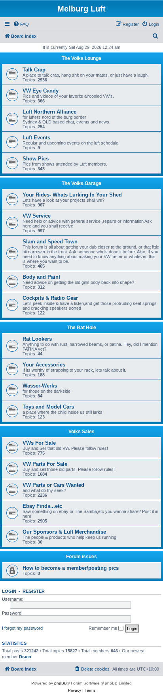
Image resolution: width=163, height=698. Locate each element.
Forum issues (81, 556)
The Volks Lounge (81, 58)
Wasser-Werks (40, 386)
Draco (25, 656)
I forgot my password (22, 628)
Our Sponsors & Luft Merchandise (64, 532)
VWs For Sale (39, 443)
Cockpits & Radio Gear (50, 298)
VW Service (37, 216)
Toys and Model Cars (48, 407)
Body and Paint (41, 277)
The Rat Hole (81, 327)
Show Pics (36, 159)
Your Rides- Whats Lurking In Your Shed (72, 195)
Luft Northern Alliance (49, 112)
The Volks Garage (81, 183)
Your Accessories (44, 365)
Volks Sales (81, 431)
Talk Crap (34, 70)
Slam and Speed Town (50, 242)
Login (9, 591)
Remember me (103, 628)
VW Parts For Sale (45, 464)
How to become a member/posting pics (71, 568)
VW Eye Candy (41, 91)
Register (34, 591)
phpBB (60, 683)
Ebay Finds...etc (42, 506)
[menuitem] (21, 24)
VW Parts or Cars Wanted (53, 485)
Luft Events (36, 138)
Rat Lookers (37, 339)
